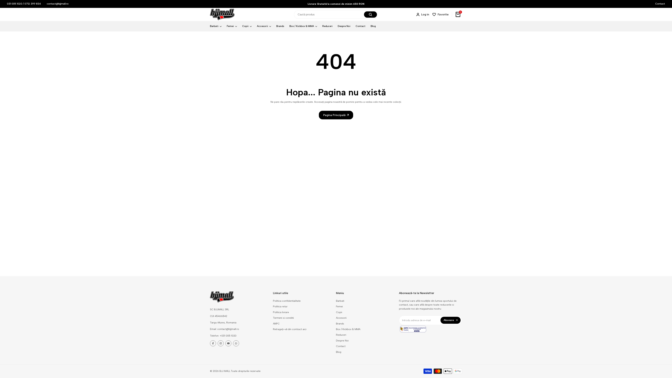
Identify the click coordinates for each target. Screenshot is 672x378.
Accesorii (341, 317)
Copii (339, 312)
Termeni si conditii (283, 317)
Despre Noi (342, 340)
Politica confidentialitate (287, 300)
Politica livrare (281, 312)
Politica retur (280, 306)
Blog (338, 352)
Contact (660, 3)
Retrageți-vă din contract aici (289, 329)
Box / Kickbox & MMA (348, 329)
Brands (340, 323)
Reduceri (341, 334)
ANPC (276, 323)
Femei (339, 306)
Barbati (340, 300)
